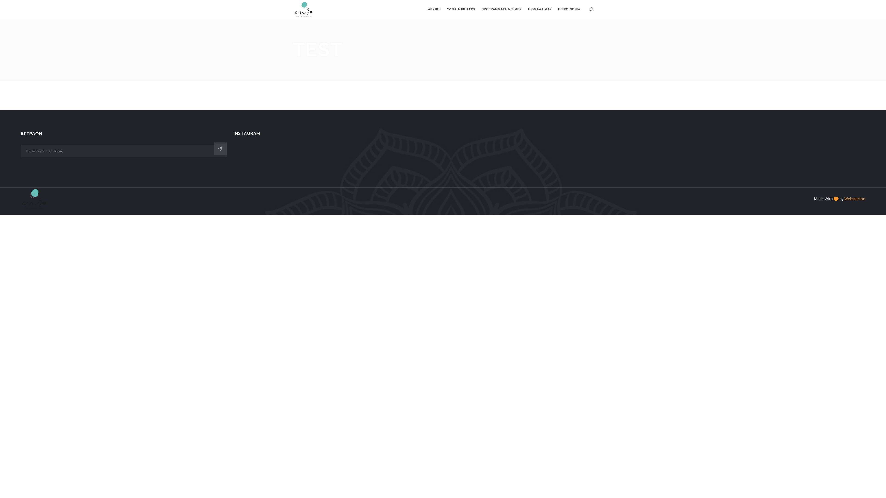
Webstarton (854, 198)
